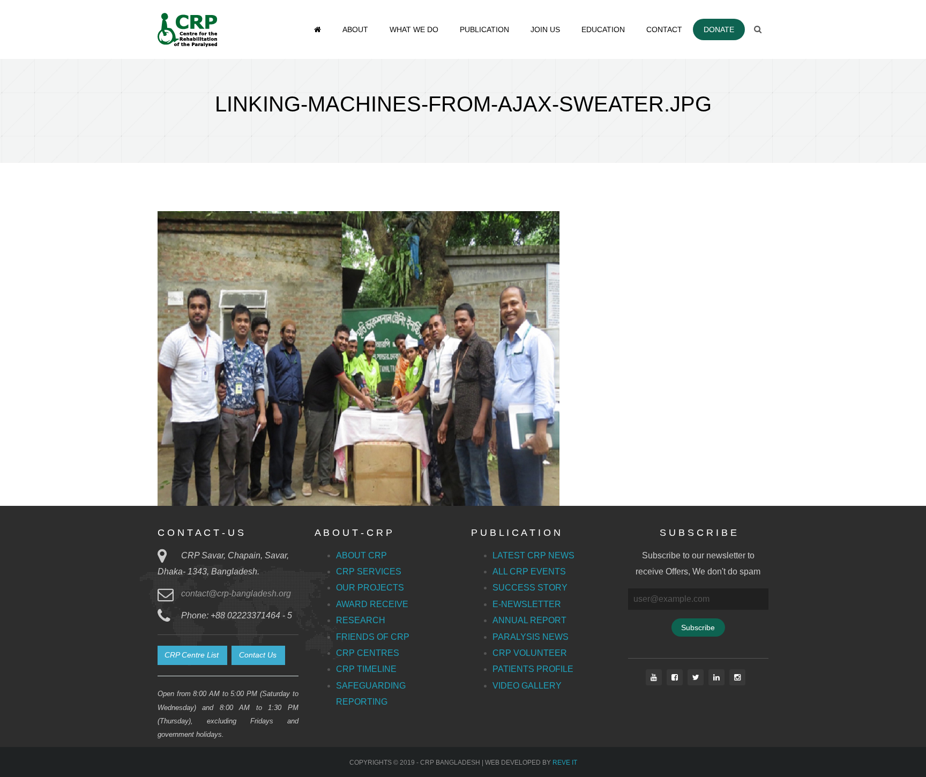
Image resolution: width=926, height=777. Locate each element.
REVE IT (564, 762)
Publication (484, 29)
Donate (719, 29)
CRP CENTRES (367, 653)
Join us (545, 29)
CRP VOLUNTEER (529, 653)
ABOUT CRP (361, 555)
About (355, 29)
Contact (664, 29)
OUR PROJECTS (370, 587)
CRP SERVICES (368, 571)
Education (603, 29)
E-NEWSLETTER (526, 604)
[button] (192, 655)
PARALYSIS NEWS (530, 636)
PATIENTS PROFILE (532, 669)
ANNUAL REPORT (529, 620)
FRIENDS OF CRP (372, 636)
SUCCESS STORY (529, 587)
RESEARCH (360, 620)
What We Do (414, 29)
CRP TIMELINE (366, 669)
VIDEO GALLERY (527, 685)
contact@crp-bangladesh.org (236, 593)
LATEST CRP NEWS (533, 555)
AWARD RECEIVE (372, 604)
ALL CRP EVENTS (529, 571)
